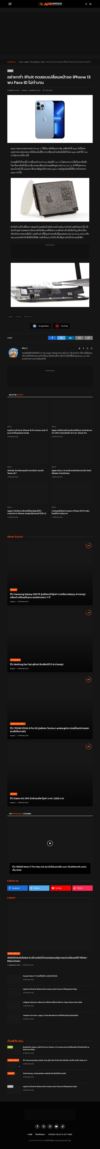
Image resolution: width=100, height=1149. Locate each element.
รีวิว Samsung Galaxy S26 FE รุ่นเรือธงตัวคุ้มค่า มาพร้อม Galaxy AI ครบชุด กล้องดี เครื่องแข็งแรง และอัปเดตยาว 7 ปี (48, 596)
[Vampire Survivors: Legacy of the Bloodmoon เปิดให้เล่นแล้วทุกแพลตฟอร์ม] (14, 1018)
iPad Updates (35, 62)
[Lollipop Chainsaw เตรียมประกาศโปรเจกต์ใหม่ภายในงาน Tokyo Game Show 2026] (14, 1005)
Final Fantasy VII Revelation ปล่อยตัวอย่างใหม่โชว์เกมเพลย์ (44, 1073)
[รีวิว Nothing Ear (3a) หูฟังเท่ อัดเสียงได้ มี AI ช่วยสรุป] (50, 640)
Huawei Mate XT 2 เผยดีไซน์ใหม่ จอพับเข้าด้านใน (40, 976)
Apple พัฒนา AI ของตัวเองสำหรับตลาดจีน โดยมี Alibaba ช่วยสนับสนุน (71, 472)
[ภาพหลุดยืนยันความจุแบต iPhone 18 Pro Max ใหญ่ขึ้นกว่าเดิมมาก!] (72, 492)
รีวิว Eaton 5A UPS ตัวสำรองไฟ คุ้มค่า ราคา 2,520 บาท (37, 798)
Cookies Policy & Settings (60, 1134)
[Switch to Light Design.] (86, 4)
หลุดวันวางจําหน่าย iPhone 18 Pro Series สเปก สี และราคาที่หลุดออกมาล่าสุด (27, 431)
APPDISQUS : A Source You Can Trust (58, 1140)
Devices (13, 590)
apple (11, 316)
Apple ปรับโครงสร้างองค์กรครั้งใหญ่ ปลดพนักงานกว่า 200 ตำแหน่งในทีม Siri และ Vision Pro (72, 431)
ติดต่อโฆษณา (40, 1134)
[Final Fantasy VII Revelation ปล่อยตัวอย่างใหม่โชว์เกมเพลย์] (14, 1076)
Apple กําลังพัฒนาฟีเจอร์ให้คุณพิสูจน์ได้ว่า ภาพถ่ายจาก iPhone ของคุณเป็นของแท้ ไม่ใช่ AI (26, 512)
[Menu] (10, 4)
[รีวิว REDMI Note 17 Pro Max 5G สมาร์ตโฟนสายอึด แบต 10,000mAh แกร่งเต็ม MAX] (50, 843)
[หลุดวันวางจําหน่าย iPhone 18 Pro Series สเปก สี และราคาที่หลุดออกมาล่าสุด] (27, 412)
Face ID (18, 316)
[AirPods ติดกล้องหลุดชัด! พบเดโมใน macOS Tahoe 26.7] (27, 452)
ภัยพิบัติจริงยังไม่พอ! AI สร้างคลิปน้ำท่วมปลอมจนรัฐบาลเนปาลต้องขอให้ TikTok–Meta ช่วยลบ (47, 959)
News (43, 62)
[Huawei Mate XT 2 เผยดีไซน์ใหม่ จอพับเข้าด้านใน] (14, 979)
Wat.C (25, 348)
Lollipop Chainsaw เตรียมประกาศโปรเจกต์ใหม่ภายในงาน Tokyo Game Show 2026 (52, 1002)
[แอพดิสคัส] (50, 4)
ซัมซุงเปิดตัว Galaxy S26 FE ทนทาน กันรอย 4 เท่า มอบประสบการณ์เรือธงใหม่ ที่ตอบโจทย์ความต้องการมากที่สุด (56, 1048)
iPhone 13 (28, 316)
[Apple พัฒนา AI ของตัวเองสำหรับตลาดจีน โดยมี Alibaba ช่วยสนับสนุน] (72, 452)
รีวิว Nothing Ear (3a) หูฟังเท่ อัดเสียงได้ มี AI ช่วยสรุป (37, 664)
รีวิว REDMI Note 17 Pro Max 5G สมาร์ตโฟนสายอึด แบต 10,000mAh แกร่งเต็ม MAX (49, 868)
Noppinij (12, 601)
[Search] (90, 4)
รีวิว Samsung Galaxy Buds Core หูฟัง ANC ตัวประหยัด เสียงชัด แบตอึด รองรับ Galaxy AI (55, 1060)
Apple (27, 62)
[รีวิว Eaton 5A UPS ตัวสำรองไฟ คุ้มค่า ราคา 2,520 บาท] (50, 774)
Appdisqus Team (14, 965)
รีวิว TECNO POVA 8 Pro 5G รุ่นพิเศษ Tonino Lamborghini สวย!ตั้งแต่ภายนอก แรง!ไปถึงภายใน (49, 730)
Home (21, 62)
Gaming (11, 1073)
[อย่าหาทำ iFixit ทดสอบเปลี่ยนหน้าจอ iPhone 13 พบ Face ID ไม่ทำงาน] (50, 119)
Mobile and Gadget (18, 724)
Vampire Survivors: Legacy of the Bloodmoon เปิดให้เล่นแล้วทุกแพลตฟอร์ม (50, 1015)
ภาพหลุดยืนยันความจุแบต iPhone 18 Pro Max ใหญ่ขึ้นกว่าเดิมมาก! (71, 512)
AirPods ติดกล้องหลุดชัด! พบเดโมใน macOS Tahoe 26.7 (25, 472)
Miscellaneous (13, 953)
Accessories (15, 660)
